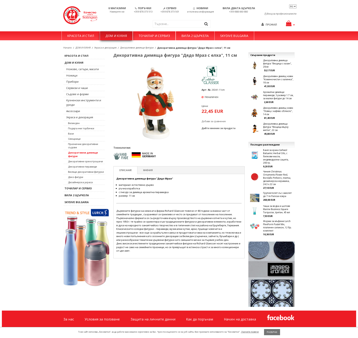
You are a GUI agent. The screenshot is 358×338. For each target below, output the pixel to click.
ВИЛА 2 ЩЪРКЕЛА (195, 36)
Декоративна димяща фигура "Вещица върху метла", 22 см (275, 127)
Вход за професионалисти (281, 13)
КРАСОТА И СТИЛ (80, 36)
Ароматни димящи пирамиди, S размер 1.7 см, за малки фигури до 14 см (278, 95)
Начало (67, 47)
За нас (68, 319)
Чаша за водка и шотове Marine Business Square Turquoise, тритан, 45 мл (276, 209)
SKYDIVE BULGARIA (234, 36)
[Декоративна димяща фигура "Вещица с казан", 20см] (254, 65)
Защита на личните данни (153, 319)
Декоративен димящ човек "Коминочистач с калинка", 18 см (278, 79)
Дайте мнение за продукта (218, 128)
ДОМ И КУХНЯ (116, 36)
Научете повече (250, 331)
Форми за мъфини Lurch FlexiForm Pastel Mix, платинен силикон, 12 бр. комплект (277, 226)
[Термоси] (86, 247)
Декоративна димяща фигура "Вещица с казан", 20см (277, 63)
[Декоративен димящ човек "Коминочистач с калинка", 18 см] (254, 81)
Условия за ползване (102, 319)
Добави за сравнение (214, 121)
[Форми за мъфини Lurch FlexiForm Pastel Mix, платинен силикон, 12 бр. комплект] (254, 226)
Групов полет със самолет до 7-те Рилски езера (277, 194)
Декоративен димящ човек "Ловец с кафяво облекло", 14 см (278, 111)
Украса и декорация (105, 47)
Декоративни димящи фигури (137, 47)
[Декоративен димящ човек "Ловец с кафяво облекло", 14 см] (254, 112)
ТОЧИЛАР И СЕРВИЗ (154, 36)
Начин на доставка (240, 319)
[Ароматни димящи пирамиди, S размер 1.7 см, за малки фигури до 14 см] (254, 97)
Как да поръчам (199, 319)
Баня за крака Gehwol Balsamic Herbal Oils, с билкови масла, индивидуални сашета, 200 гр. (276, 156)
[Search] (207, 24)
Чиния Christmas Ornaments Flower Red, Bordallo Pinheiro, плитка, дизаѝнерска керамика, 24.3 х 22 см (277, 178)
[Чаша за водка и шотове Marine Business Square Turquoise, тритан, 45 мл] (254, 210)
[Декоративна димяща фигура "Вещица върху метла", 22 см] (254, 128)
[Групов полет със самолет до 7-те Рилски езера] (254, 197)
